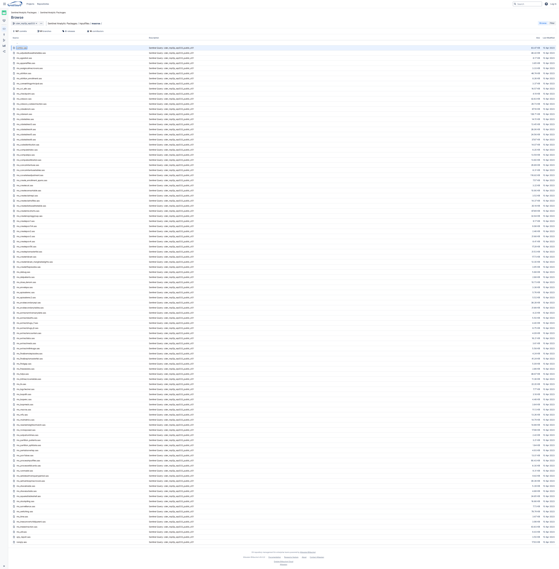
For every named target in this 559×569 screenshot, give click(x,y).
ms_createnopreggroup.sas (29, 216)
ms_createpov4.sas (26, 241)
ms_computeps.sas (26, 155)
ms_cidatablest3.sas (26, 124)
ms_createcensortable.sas (29, 190)
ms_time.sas (22, 516)
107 (17, 31)
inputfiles (84, 23)
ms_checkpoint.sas (26, 93)
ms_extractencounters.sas (29, 333)
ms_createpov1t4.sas (27, 226)
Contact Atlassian (317, 557)
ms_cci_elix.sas (24, 88)
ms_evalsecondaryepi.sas (29, 302)
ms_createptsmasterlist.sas (29, 251)
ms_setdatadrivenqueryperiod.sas (33, 476)
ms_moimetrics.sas (25, 419)
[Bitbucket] (15, 4)
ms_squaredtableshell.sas (29, 496)
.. (17, 42)
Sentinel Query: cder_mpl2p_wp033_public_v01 (171, 48)
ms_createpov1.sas (26, 221)
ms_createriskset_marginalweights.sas (35, 262)
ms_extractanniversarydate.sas (31, 313)
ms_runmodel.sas (25, 470)
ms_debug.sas (23, 272)
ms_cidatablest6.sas (26, 139)
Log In (553, 4)
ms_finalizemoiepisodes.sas (29, 353)
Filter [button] (552, 23)
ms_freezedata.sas (25, 369)
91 (41, 31)
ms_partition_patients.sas (28, 440)
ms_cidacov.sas (24, 99)
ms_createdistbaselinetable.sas (31, 206)
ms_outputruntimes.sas (27, 435)
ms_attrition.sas (24, 73)
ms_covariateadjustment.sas (30, 175)
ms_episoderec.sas (26, 292)
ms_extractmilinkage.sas (28, 348)
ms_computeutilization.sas (29, 160)
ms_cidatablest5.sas (26, 134)
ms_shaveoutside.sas (27, 491)
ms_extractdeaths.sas (27, 318)
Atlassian (283, 564)
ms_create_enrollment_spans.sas (32, 180)
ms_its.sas (21, 384)
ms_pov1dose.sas (25, 455)
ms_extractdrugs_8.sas (27, 328)
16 (91, 31)
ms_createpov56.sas (26, 246)
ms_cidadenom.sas (26, 109)
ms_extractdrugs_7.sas (27, 323)
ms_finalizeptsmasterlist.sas (30, 358)
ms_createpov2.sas (26, 231)
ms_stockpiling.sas (25, 501)
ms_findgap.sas (24, 363)
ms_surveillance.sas (26, 506)
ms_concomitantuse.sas (28, 165)
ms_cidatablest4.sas (26, 129)
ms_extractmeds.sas (26, 343)
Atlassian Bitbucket (308, 552)
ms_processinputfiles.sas (28, 460)
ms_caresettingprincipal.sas (30, 83)
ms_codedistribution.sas (28, 144)
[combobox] (527, 4)
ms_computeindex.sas (27, 149)
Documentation (274, 557)
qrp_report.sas (23, 537)
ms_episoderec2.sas (26, 297)
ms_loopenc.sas (24, 399)
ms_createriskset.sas (26, 256)
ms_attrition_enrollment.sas (29, 78)
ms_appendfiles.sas (26, 63)
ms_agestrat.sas (24, 58)
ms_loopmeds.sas (25, 404)
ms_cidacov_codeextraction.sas (31, 104)
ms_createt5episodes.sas (28, 267)
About (304, 557)
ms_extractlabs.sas (26, 338)
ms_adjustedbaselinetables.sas (31, 53)
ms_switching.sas (25, 511)
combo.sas (22, 48)
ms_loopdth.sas (24, 394)
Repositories (43, 4)
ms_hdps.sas (23, 374)
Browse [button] (542, 23)
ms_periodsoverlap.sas (27, 450)
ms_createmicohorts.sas (28, 211)
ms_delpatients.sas (26, 277)
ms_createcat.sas (25, 185)
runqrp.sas (22, 542)
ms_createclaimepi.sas (27, 195)
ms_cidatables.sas (25, 119)
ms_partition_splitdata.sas (29, 445)
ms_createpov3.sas (26, 236)
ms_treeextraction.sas (27, 526)
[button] (4, 4)
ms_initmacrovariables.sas (29, 379)
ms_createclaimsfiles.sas (28, 200)
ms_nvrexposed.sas (26, 430)
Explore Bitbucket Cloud (283, 561)
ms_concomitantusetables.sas (31, 170)
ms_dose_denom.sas (26, 282)
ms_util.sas (22, 532)
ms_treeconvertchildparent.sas (31, 521)
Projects (30, 4)
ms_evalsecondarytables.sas (30, 307)
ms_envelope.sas (25, 287)
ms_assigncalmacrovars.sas (30, 68)
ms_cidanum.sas (24, 114)
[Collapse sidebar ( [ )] (4, 566)
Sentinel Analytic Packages (24, 12)
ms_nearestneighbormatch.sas (31, 425)
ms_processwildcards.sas (29, 465)
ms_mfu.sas (22, 414)
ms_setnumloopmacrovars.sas (31, 481)
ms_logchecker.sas (25, 389)
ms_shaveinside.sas (26, 486)
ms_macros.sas (24, 409)
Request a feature (291, 557)
